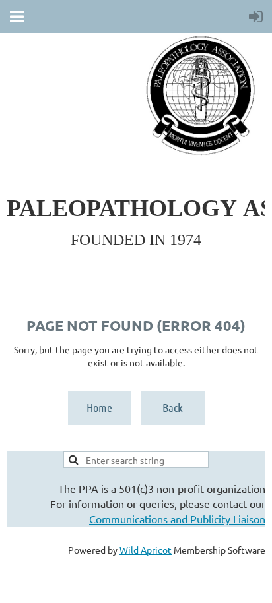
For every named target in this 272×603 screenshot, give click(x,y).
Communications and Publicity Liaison (177, 518)
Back (172, 407)
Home (99, 407)
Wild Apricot (145, 550)
